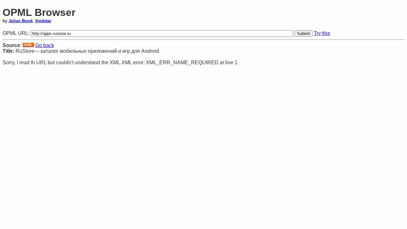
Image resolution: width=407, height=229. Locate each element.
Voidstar (43, 20)
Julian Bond (20, 20)
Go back (44, 45)
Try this (322, 33)
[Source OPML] (28, 45)
